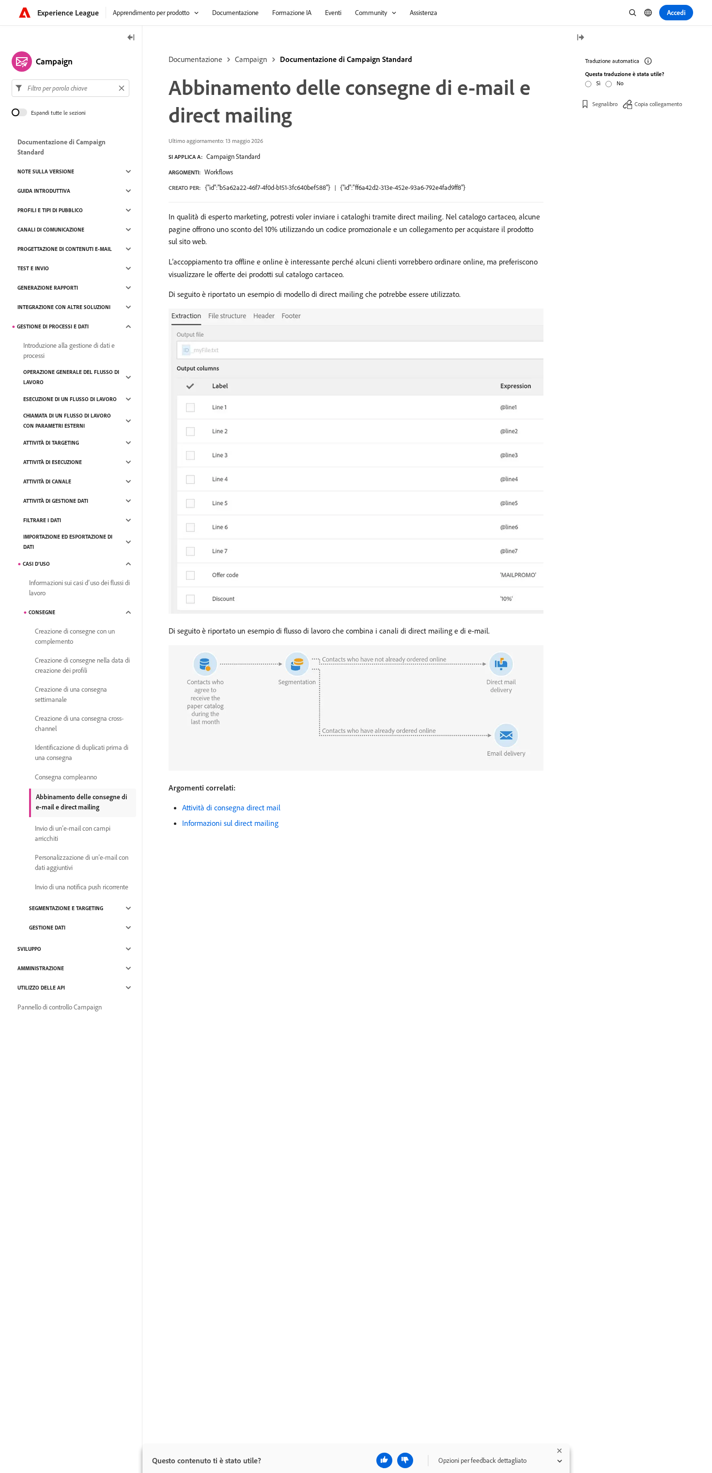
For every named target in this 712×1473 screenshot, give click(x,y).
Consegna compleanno (66, 777)
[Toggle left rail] (131, 38)
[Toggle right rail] (580, 38)
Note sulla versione (45, 171)
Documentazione (195, 59)
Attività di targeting (51, 442)
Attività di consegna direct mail (231, 807)
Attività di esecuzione (52, 462)
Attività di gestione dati (55, 500)
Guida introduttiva (43, 190)
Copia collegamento (658, 104)
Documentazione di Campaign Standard (346, 59)
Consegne (42, 612)
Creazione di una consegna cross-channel (79, 723)
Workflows (218, 172)
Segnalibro (605, 104)
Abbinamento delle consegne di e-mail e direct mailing (81, 801)
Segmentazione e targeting (66, 908)
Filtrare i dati (42, 520)
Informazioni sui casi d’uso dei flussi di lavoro (79, 587)
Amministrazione (40, 968)
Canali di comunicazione (50, 229)
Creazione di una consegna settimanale (71, 694)
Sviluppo (29, 949)
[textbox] (70, 88)
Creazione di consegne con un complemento (75, 636)
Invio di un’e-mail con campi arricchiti (72, 833)
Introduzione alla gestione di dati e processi (69, 350)
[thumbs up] (384, 1460)
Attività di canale (47, 481)
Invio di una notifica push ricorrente (81, 887)
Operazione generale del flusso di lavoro (71, 377)
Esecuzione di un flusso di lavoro (70, 399)
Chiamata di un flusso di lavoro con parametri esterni (67, 420)
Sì (598, 83)
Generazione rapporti (47, 287)
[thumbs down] (405, 1460)
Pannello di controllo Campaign (59, 1007)
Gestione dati (47, 927)
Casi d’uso (36, 563)
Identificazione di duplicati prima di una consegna (81, 752)
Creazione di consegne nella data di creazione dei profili (82, 665)
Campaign (251, 59)
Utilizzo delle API (41, 987)
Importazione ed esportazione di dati (67, 541)
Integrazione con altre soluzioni (63, 307)
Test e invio (33, 268)
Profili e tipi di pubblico (50, 210)
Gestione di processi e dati (53, 326)
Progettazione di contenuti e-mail (64, 249)
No (620, 83)
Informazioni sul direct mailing (230, 823)
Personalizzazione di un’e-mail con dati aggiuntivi (81, 862)
